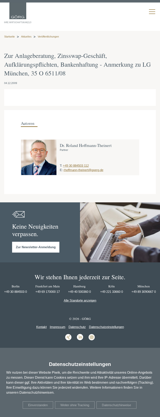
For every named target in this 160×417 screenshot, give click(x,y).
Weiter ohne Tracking (74, 405)
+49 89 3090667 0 (143, 291)
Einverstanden (38, 405)
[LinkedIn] (80, 340)
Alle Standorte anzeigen (80, 300)
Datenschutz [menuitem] (77, 327)
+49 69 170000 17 (47, 291)
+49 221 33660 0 (111, 291)
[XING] (68, 340)
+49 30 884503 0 (15, 291)
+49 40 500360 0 (79, 291)
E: (61, 170)
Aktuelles (26, 36)
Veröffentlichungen (48, 36)
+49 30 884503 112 (76, 165)
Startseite (9, 36)
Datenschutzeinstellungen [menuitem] (106, 327)
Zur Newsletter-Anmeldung (36, 247)
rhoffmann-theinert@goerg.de (83, 170)
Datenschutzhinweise (116, 405)
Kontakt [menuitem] (41, 327)
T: (61, 165)
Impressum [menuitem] (57, 327)
